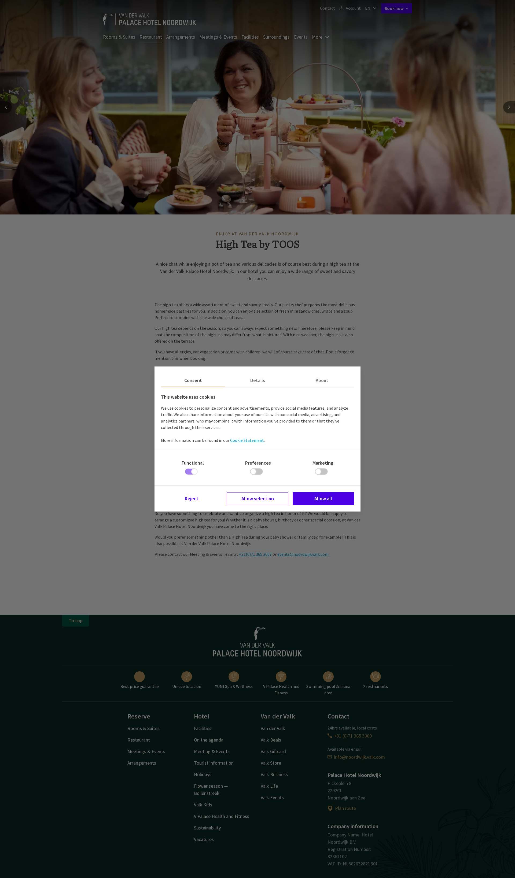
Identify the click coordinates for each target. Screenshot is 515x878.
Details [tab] (257, 380)
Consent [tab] (193, 380)
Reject (191, 498)
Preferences (258, 463)
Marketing (322, 463)
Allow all (323, 498)
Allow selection (257, 498)
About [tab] (322, 380)
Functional (193, 463)
